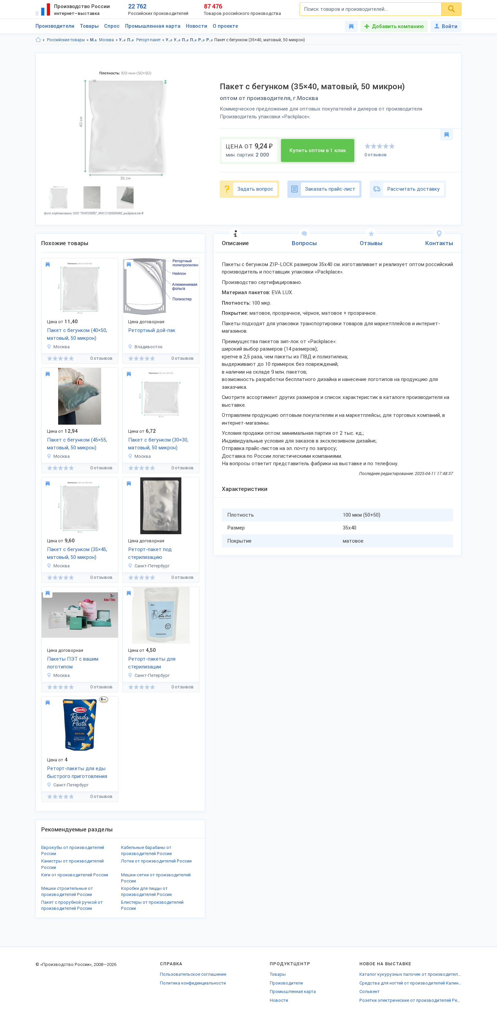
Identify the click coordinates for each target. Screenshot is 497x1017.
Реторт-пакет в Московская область (201, 40)
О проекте (225, 26)
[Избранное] (351, 26)
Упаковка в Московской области (169, 40)
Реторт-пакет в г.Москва (209, 40)
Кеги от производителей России (74, 874)
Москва (106, 40)
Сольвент (369, 991)
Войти (449, 26)
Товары (89, 26)
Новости (196, 26)
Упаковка (122, 40)
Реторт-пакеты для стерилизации (151, 663)
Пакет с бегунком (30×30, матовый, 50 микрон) (158, 444)
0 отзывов (375, 154)
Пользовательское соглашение (193, 974)
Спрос (112, 26)
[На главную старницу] (38, 40)
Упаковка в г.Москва (177, 40)
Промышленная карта (153, 26)
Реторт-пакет (148, 40)
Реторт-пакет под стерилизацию (150, 553)
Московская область (93, 40)
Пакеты (130, 40)
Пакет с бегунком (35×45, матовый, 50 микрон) (77, 553)
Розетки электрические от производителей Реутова (410, 1000)
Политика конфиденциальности (193, 983)
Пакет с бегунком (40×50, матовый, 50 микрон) (77, 334)
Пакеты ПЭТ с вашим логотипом (72, 663)
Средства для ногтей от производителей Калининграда (410, 983)
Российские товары (66, 40)
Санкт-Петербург (152, 565)
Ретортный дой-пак (151, 330)
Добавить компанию (398, 26)
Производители (55, 26)
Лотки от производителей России (156, 861)
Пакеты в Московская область (185, 40)
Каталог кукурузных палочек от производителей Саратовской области (410, 974)
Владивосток (149, 346)
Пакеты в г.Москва (193, 40)
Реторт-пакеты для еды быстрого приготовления (77, 772)
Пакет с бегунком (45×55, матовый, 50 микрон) (77, 444)
